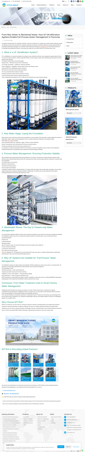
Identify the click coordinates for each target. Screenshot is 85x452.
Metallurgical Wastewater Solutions (11, 439)
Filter (25, 425)
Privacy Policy (76, 446)
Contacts (78, 5)
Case (58, 5)
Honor (38, 425)
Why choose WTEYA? (56, 417)
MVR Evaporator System (72, 109)
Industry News (13, 27)
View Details (69, 113)
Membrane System (28, 419)
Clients (39, 423)
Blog (72, 5)
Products (51, 5)
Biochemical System (28, 421)
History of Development (43, 419)
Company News (70, 39)
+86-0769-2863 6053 (27, 1)
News (52, 421)
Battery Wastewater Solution (9, 425)
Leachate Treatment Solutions (10, 433)
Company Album (41, 427)
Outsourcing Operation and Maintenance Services (9, 442)
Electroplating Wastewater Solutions (11, 423)
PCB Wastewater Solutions (9, 427)
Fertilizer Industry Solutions (9, 419)
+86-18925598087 (16, 1)
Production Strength (42, 417)
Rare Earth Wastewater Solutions (10, 417)
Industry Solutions (41, 5)
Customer (39, 429)
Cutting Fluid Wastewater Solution (11, 437)
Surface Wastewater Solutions (10, 435)
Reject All (68, 446)
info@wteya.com (6, 1)
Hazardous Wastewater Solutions (10, 421)
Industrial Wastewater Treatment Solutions (10, 430)
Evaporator (26, 417)
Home (33, 5)
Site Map (53, 423)
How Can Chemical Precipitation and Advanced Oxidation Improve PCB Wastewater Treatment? (24, 403)
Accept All (61, 446)
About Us (65, 5)
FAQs (68, 46)
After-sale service (41, 421)
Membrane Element (28, 423)
